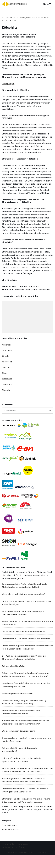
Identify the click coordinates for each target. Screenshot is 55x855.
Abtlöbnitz (7, 350)
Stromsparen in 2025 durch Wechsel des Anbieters (26, 638)
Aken (4, 373)
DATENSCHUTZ (40, 852)
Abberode (7, 344)
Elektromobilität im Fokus (13, 666)
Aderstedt (7, 361)
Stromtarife (8, 844)
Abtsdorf (6, 356)
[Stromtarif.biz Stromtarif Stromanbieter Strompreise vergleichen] (15, 4)
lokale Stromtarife (10, 829)
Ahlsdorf (6, 367)
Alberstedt (7, 384)
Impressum (23, 844)
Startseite (6, 17)
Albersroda (7, 378)
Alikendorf (6, 390)
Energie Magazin (9, 825)
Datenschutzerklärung (13, 847)
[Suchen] (50, 411)
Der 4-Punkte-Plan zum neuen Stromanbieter (23, 631)
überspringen (8, 83)
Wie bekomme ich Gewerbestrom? (18, 731)
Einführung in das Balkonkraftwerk (18, 693)
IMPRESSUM (27, 852)
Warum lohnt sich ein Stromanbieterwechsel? (23, 594)
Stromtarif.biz (14, 852)
